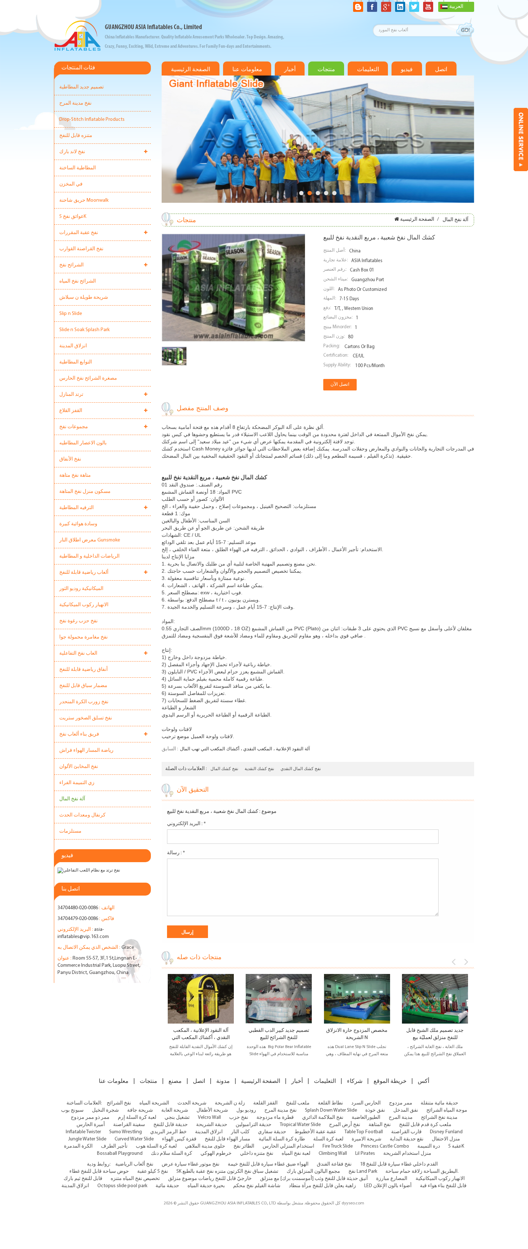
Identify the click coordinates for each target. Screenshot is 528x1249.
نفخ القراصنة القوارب (81, 249)
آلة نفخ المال (72, 799)
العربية (456, 6)
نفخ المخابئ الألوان (78, 766)
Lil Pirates (365, 1153)
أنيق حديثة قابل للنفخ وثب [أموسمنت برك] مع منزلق (314, 1178)
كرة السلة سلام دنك (171, 1153)
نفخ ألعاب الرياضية (134, 1164)
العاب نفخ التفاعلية (78, 653)
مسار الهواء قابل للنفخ (227, 1139)
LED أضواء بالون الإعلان (388, 1186)
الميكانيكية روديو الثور (81, 588)
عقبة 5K (456, 1146)
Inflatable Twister (83, 1132)
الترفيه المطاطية (76, 508)
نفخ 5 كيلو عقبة (152, 1171)
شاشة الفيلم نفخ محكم (257, 1186)
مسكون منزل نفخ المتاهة (85, 491)
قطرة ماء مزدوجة (275, 1117)
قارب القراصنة (406, 1132)
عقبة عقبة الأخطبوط (315, 1132)
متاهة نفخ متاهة (75, 475)
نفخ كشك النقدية (259, 769)
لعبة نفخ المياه (296, 1153)
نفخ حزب (238, 1117)
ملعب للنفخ (298, 1103)
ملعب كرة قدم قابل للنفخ (425, 1124)
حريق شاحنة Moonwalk (83, 200)
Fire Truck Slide (338, 1146)
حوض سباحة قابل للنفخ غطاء (99, 1171)
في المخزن (71, 184)
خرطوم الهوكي (216, 1153)
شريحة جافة (140, 1110)
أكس (423, 1081)
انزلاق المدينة (73, 346)
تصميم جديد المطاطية (81, 87)
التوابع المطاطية (75, 362)
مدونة (223, 1081)
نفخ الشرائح (119, 1103)
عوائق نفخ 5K (72, 216)
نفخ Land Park (362, 1171)
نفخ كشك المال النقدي (301, 769)
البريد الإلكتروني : (186, 824)
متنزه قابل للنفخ (75, 135)
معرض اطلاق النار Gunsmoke (89, 540)
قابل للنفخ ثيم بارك (83, 1178)
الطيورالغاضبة (366, 1117)
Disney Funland (446, 1132)
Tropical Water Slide (300, 1124)
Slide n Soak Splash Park (84, 330)
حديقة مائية (167, 1186)
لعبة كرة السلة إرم (137, 1117)
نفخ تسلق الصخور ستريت (85, 718)
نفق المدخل (405, 1110)
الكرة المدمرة (78, 1146)
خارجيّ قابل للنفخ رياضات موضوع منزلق (210, 1178)
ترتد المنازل (71, 394)
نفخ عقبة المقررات (78, 232)
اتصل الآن (339, 384)
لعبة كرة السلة (328, 1139)
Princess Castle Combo (385, 1146)
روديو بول (246, 1110)
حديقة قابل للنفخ (170, 1124)
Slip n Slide (70, 313)
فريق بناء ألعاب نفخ (79, 734)
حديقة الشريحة (211, 1124)
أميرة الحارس (91, 1124)
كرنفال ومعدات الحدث (82, 815)
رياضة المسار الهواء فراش (86, 750)
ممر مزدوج (400, 1103)
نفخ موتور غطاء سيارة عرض (190, 1164)
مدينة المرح (401, 1117)
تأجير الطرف (114, 1146)
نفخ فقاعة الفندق (334, 1164)
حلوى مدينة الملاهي (205, 1146)
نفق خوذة (375, 1110)
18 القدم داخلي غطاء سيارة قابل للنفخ (399, 1164)
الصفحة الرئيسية (190, 69)
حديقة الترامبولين (254, 1124)
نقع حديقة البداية (406, 1139)
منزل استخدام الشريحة (407, 1153)
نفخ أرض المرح (344, 1124)
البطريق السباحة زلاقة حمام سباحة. (422, 1171)
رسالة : (176, 853)
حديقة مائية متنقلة (439, 1103)
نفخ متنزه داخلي (256, 1153)
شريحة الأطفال (212, 1110)
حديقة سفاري (272, 1132)
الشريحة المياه (154, 1103)
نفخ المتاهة (380, 1124)
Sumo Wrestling (125, 1132)
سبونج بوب (72, 1110)
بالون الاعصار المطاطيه (83, 443)
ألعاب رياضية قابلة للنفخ (83, 572)
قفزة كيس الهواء (179, 1139)
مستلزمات (70, 831)
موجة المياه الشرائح (446, 1110)
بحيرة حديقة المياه (206, 1186)
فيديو (407, 69)
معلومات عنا (247, 69)
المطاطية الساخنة (77, 168)
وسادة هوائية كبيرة (78, 524)
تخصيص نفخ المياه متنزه (135, 1178)
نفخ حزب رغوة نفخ (78, 621)
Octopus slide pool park (122, 1186)
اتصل (441, 69)
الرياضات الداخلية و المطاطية (89, 556)
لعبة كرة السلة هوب (156, 1146)
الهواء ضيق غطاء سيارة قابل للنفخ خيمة (268, 1164)
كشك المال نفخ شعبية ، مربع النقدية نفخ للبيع (212, 811)
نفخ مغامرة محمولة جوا (83, 637)
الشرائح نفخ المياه (77, 281)
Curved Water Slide (134, 1139)
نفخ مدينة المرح (75, 103)
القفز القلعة (265, 1103)
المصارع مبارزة (391, 1178)
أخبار (290, 69)
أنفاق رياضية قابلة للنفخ (83, 669)
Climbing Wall (333, 1153)
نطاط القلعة (330, 1103)
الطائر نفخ (243, 1146)
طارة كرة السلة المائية (282, 1139)
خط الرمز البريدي (168, 1132)
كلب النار (240, 1132)
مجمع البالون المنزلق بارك (313, 1171)
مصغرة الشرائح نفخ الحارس (88, 378)
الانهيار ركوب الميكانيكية (83, 605)
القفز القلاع (70, 410)
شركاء (354, 1081)
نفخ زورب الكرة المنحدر (83, 702)
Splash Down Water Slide (331, 1110)
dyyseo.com (353, 1203)
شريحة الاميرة (366, 1139)
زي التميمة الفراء (76, 783)
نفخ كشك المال (224, 769)
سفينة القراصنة (129, 1124)
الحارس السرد (366, 1103)
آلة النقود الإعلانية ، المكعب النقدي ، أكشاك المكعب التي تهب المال (245, 749)
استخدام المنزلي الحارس (288, 1146)
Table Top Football (363, 1132)
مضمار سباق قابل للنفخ (83, 685)
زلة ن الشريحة (230, 1103)
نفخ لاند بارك (72, 152)
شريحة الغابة (174, 1110)
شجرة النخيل (105, 1110)
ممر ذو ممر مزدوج (90, 1117)
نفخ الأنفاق (70, 459)
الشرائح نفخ (71, 265)
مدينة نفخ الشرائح (439, 1117)
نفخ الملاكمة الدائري (322, 1117)
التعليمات (368, 69)
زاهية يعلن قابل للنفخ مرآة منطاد (322, 1186)
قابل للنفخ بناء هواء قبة (443, 1186)
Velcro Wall (209, 1117)
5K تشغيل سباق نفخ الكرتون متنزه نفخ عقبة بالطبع (227, 1171)
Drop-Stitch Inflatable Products (92, 119)
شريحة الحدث (192, 1103)
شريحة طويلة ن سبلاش (83, 297)
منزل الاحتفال (446, 1139)
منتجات (326, 69)
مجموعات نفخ (73, 427)
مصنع (175, 1081)
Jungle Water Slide (87, 1139)
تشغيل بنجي (177, 1117)
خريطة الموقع (390, 1081)
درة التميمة (428, 1146)
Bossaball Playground (120, 1153)
